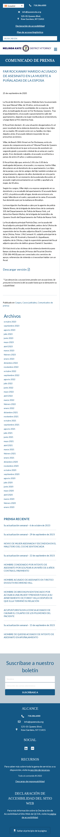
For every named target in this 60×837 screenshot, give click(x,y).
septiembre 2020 (11, 474)
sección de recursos (40, 770)
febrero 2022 (10, 404)
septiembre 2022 (11, 375)
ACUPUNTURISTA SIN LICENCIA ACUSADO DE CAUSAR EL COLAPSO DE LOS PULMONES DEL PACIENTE (27, 613)
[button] (13, 6)
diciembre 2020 (11, 462)
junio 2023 (8, 338)
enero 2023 (9, 359)
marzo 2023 (9, 350)
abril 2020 (8, 494)
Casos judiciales (29, 302)
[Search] (55, 38)
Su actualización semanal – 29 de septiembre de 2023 (29, 534)
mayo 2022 (9, 391)
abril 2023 (8, 346)
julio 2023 (8, 334)
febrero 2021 (10, 453)
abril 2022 (8, 396)
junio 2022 (8, 387)
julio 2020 (8, 482)
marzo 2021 (9, 449)
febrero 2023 (10, 354)
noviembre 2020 (11, 466)
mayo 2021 (9, 441)
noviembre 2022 (11, 367)
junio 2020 (8, 486)
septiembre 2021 (11, 424)
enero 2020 (9, 507)
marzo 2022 (9, 400)
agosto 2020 (9, 478)
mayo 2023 (9, 342)
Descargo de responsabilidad (30, 781)
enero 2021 (9, 457)
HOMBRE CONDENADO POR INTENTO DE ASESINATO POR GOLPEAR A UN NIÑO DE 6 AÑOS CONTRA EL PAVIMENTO (29, 567)
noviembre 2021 (11, 416)
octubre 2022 (10, 371)
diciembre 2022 (11, 363)
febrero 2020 (10, 503)
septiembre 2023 (11, 325)
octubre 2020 (10, 470)
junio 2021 (8, 437)
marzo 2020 (9, 499)
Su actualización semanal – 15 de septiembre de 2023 (29, 625)
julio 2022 (8, 383)
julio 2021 (8, 433)
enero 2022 (9, 408)
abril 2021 (8, 445)
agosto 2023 (9, 330)
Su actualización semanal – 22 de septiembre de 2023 (29, 555)
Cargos (18, 302)
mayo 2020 (9, 490)
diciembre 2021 (11, 412)
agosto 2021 (9, 429)
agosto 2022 (9, 379)
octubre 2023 (10, 321)
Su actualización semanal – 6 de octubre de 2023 (27, 525)
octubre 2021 (10, 420)
